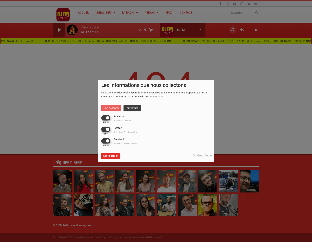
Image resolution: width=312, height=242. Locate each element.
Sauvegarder (110, 156)
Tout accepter (111, 108)
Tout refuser (132, 108)
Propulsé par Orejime (202, 155)
